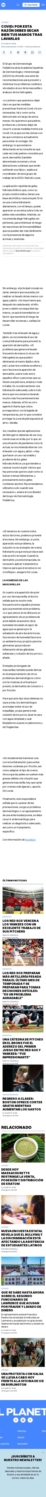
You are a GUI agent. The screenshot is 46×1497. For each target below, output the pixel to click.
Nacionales (23, 1443)
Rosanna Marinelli (9, 1249)
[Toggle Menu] (43, 4)
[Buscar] (18, 4)
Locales (5, 22)
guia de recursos (10, 1095)
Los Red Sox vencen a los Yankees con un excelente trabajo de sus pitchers (22, 926)
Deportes (7, 917)
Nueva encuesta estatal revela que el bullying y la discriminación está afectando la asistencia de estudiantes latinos (22, 1238)
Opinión (21, 1437)
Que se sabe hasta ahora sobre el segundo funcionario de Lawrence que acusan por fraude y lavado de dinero (22, 1301)
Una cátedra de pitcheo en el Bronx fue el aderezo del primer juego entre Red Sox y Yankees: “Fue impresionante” (23, 1048)
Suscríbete (32, 5)
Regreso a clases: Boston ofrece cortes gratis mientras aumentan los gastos (22, 1104)
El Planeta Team (8, 44)
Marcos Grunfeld (11, 935)
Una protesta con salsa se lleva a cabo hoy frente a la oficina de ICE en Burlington (22, 1379)
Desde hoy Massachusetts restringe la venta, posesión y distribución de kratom (22, 1177)
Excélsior (30, 839)
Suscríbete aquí (22, 250)
